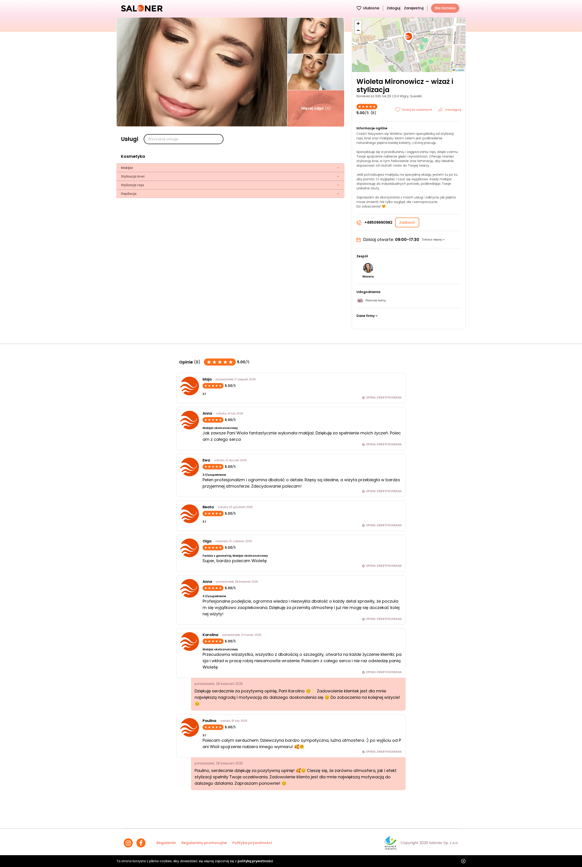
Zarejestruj (414, 8)
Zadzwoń (407, 222)
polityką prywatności (255, 861)
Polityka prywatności (252, 842)
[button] (408, 38)
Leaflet (459, 70)
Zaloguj (393, 8)
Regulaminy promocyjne (204, 842)
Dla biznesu (445, 8)
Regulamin (166, 842)
